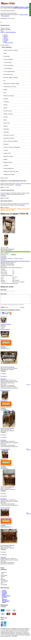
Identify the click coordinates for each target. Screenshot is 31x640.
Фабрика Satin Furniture (23, 208)
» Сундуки (5, 150)
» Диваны (4, 104)
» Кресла (4, 120)
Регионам (5, 40)
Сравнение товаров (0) (12, 6)
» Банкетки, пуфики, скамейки (10, 77)
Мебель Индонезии (11, 208)
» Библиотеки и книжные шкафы (10, 83)
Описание (3, 261)
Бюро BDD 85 (4, 459)
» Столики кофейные (7, 59)
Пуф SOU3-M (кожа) (6, 324)
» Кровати (5, 126)
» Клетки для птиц (7, 110)
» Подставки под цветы (8, 138)
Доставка (5, 38)
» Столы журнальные (7, 65)
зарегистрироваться (11, 32)
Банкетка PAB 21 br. (5, 339)
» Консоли (5, 116)
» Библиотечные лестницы (9, 86)
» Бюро (4, 92)
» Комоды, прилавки (7, 113)
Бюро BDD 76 (4, 400)
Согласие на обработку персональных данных (6, 599)
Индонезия (11, 249)
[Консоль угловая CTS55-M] (9, 232)
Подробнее (18, 184)
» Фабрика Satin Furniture (8, 174)
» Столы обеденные (7, 68)
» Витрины (5, 98)
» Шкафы (4, 159)
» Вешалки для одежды (8, 95)
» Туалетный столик (7, 74)
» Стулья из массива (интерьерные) (11, 147)
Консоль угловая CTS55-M (7, 210)
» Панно (4, 53)
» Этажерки (5, 165)
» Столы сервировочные (8, 71)
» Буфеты (4, 89)
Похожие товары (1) (25, 261)
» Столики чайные (7, 62)
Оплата (5, 37)
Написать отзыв (18, 258)
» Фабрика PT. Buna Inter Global (10, 171)
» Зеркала (4, 107)
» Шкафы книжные (7, 162)
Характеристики (10, 261)
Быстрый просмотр (5, 329)
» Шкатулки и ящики (7, 156)
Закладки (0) (4, 6)
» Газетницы (5, 101)
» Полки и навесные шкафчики (10, 141)
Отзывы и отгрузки (8, 42)
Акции (5, 41)
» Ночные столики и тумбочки (10, 50)
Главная (5, 34)
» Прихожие (5, 144)
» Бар (3, 80)
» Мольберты (5, 129)
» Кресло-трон (6, 123)
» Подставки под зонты (8, 135)
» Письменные (6, 56)
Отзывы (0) (17, 261)
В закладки (3, 255)
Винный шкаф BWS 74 (6, 518)
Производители (6, 595)
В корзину (3, 326)
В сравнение (4, 257)
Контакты (5, 36)
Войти (2, 32)
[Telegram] (22, 8)
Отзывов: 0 (10, 258)
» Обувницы (5, 132)
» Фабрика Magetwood (8, 168)
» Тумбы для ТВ (6, 153)
